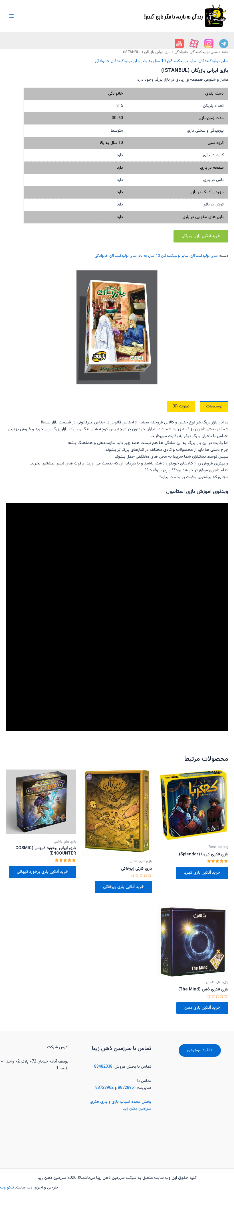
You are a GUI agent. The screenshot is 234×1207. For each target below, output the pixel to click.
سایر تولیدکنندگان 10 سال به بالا (169, 61)
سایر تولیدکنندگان (213, 61)
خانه (225, 52)
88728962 (104, 1087)
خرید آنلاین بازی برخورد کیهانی (42, 871)
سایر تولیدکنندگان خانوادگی (196, 52)
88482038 (103, 1066)
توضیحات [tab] (214, 406)
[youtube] (223, 44)
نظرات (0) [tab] (180, 406)
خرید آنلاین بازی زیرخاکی (123, 887)
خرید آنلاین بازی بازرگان (200, 236)
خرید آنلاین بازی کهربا (202, 872)
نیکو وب (7, 1187)
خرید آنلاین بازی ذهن (202, 1007)
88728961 (127, 1087)
